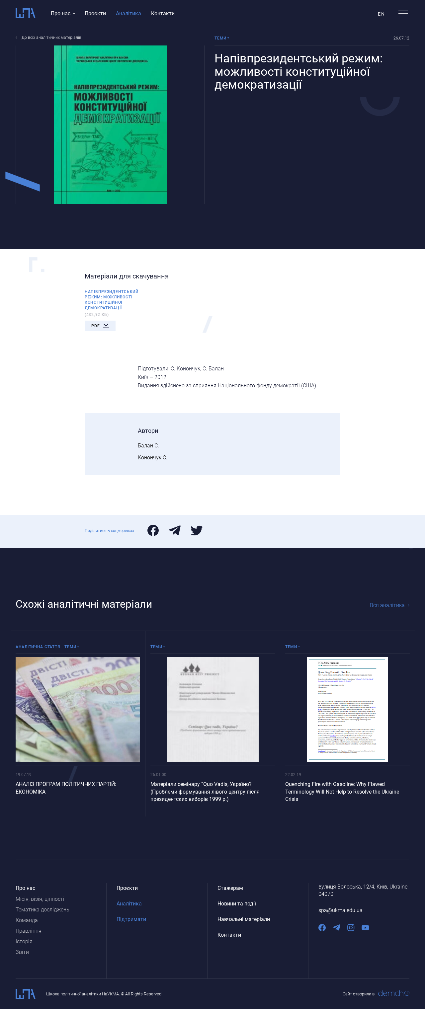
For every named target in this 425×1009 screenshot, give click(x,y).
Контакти (163, 13)
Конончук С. (152, 457)
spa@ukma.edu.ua (340, 910)
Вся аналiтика (387, 605)
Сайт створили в (359, 993)
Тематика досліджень (42, 909)
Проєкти (95, 13)
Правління (29, 931)
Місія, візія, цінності (40, 899)
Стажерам (230, 888)
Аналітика (128, 13)
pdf (95, 326)
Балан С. (148, 445)
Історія (24, 941)
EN (381, 14)
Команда (27, 920)
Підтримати (131, 919)
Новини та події (236, 903)
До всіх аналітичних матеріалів (51, 37)
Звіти (22, 952)
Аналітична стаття (38, 647)
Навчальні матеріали (243, 919)
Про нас (60, 13)
